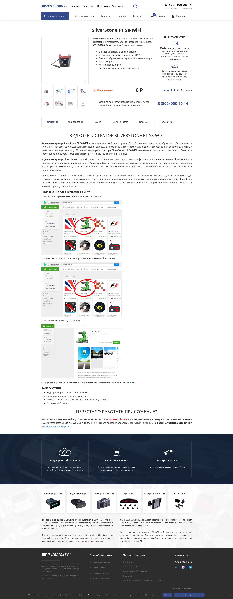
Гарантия (106, 16)
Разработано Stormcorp (182, 589)
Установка (89, 6)
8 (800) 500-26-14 (178, 4)
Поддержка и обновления (110, 6)
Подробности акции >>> (59, 426)
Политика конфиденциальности (189, 595)
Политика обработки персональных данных (143, 581)
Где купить (138, 16)
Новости (122, 16)
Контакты (75, 6)
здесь (128, 382)
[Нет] (229, 595)
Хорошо (167, 595)
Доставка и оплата (85, 16)
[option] (65, 60)
